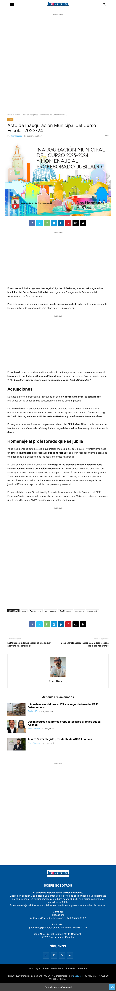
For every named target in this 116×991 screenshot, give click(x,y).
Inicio (9, 115)
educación (79, 611)
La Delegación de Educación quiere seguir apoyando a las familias (29, 644)
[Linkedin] (61, 223)
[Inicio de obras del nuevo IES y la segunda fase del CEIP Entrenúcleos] (16, 709)
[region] (58, 66)
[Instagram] (54, 955)
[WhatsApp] (47, 223)
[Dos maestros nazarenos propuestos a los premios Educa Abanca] (16, 727)
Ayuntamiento (35, 611)
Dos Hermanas (65, 611)
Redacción (33, 711)
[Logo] (58, 876)
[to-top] (112, 986)
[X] (39, 223)
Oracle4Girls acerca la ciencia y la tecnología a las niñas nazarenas (85, 644)
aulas (24, 611)
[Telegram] (54, 223)
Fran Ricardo (16, 136)
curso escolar (50, 611)
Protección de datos (53, 968)
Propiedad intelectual (76, 968)
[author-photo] (58, 677)
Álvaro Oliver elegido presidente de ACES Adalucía (60, 739)
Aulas (17, 115)
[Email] (75, 223)
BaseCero (78, 975)
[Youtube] (70, 955)
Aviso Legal (34, 968)
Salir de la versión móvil (58, 987)
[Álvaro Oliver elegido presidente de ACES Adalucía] (16, 744)
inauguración (92, 611)
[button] (11, 4)
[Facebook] (32, 223)
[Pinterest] (68, 223)
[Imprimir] (83, 223)
